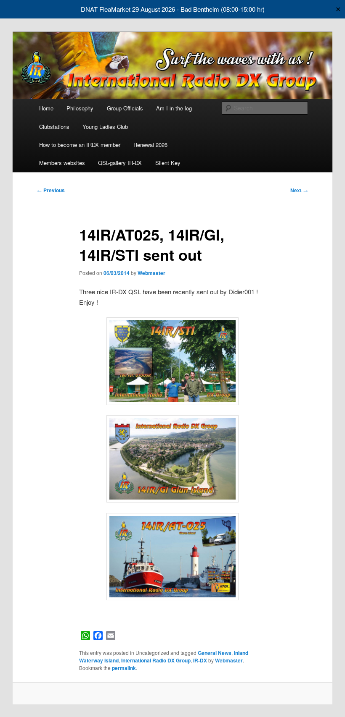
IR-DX (200, 660)
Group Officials (125, 108)
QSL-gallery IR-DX (120, 163)
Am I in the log (174, 108)
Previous (51, 190)
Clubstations (54, 127)
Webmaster (151, 273)
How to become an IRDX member (79, 145)
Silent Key (167, 163)
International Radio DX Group (156, 660)
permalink (124, 668)
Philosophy (79, 108)
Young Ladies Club (105, 127)
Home (46, 108)
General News (214, 653)
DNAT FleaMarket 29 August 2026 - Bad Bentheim (150, 9)
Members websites (62, 163)
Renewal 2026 (150, 145)
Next (299, 190)
